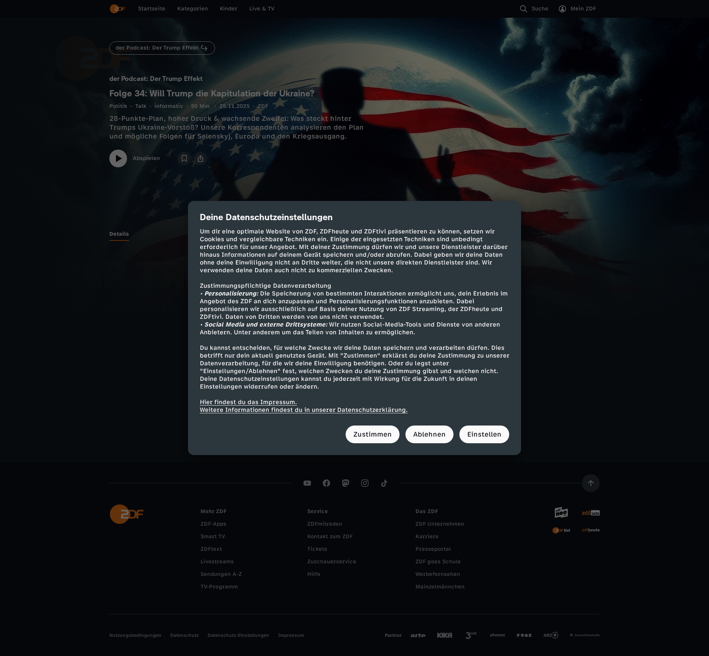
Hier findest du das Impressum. (248, 402)
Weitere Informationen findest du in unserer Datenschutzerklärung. (304, 409)
